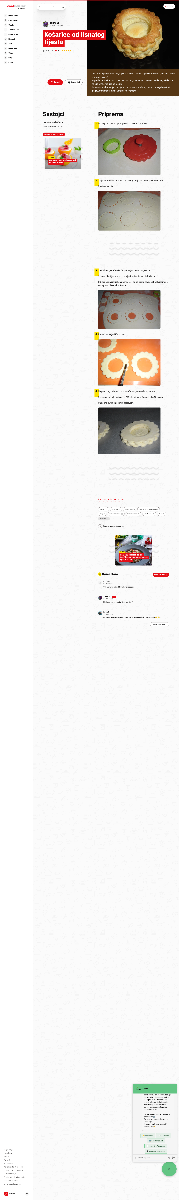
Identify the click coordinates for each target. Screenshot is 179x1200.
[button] (16, 39)
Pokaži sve (103, 518)
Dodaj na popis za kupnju (54, 134)
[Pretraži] (63, 7)
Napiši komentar (159, 574)
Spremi (57, 82)
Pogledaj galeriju (109, 499)
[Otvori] (27, 1194)
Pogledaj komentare (158, 624)
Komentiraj (74, 82)
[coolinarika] (16, 6)
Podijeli (170, 6)
